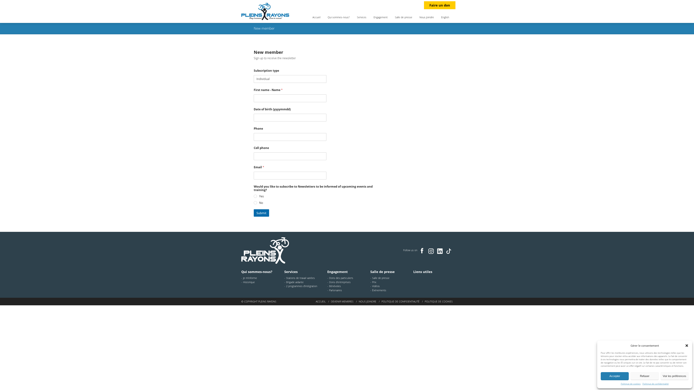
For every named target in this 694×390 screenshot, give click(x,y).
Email (259, 167)
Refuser (644, 376)
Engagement (381, 17)
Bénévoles (335, 286)
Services (361, 17)
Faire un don (439, 5)
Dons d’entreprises (340, 282)
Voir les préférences (674, 376)
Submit (261, 213)
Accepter (614, 376)
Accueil (316, 17)
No (261, 203)
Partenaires (335, 290)
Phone (258, 128)
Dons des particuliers (341, 278)
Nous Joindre (426, 17)
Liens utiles (422, 272)
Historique (249, 282)
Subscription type (266, 70)
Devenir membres (342, 301)
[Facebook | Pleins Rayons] (422, 250)
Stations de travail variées (300, 278)
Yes (261, 196)
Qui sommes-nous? (339, 17)
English (445, 17)
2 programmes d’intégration (301, 286)
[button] (687, 345)
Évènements (379, 290)
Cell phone (261, 148)
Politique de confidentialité (655, 383)
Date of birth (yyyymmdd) (272, 109)
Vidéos (376, 286)
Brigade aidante (295, 282)
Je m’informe (250, 278)
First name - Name (268, 90)
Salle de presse (403, 17)
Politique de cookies (631, 383)
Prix (374, 282)
